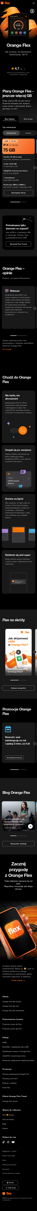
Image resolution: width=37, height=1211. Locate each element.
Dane (4, 1160)
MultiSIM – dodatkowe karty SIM (15, 1047)
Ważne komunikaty (8, 1155)
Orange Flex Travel (10, 1101)
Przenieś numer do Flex (12, 1024)
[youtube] (13, 1142)
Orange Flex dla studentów (13, 1011)
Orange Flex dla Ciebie (11, 1002)
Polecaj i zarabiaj (9, 1083)
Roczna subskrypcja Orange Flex (15, 1074)
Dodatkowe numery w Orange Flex (16, 1051)
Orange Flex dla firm (10, 1006)
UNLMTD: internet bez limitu (14, 1056)
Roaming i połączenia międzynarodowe (18, 1060)
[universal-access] (32, 11)
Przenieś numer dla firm (12, 1029)
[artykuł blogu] (30, 826)
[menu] (33, 3)
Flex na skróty (8, 1119)
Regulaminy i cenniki (9, 1151)
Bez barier (5, 1169)
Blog (4, 1124)
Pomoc (5, 1128)
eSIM (4, 1042)
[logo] (5, 3)
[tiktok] (3, 1142)
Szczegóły (7, 349)
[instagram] (8, 1142)
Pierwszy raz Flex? (10, 1079)
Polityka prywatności (9, 1164)
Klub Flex (6, 1088)
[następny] (34, 167)
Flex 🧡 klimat (8, 1115)
